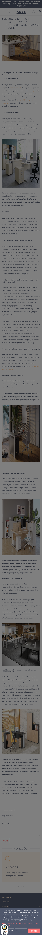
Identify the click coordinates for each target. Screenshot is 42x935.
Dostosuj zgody (21, 930)
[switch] (4, 933)
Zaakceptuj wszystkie (34, 930)
